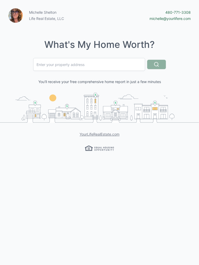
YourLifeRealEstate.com (99, 134)
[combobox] (89, 64)
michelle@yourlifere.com (170, 18)
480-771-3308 (178, 12)
